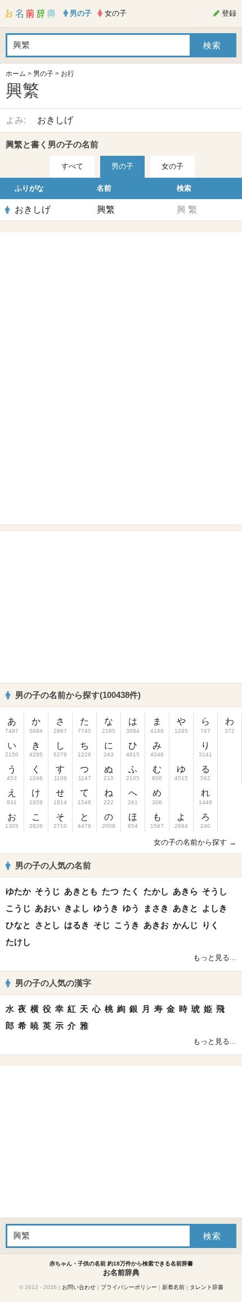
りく (210, 925)
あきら (185, 891)
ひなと (18, 925)
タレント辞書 (206, 1287)
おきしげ (55, 120)
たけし (18, 942)
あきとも (81, 891)
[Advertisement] (121, 308)
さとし (47, 925)
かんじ (185, 925)
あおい (47, 908)
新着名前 (173, 1287)
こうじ (18, 908)
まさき (156, 908)
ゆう (131, 908)
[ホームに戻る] (30, 13)
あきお (156, 925)
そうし (214, 891)
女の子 (172, 166)
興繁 (106, 209)
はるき (76, 925)
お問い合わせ (79, 1287)
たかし (156, 891)
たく (131, 891)
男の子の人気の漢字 (53, 983)
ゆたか (18, 891)
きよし (76, 908)
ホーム (16, 74)
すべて (72, 166)
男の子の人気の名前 (53, 865)
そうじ (47, 891)
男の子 (43, 74)
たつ (110, 891)
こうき (127, 925)
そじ (101, 925)
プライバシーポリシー (129, 1287)
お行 (67, 74)
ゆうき (106, 908)
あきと (185, 908)
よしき (214, 908)
